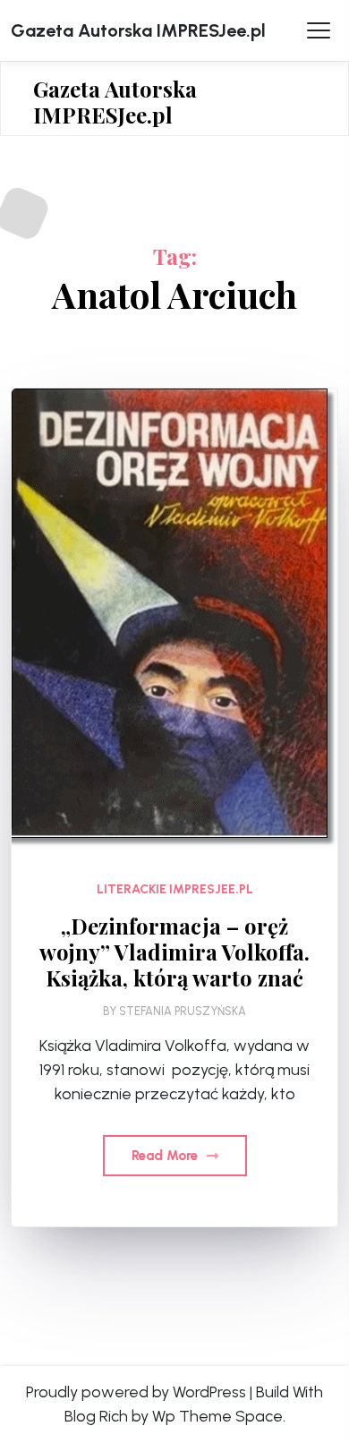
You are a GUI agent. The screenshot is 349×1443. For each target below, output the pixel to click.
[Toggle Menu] (318, 30)
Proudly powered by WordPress (136, 1392)
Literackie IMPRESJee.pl (175, 889)
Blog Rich (96, 1416)
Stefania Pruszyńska (182, 1011)
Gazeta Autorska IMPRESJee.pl (138, 30)
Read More (166, 1156)
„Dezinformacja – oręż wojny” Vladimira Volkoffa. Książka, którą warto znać (174, 951)
